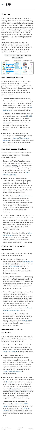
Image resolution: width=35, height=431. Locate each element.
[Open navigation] (2, 4)
